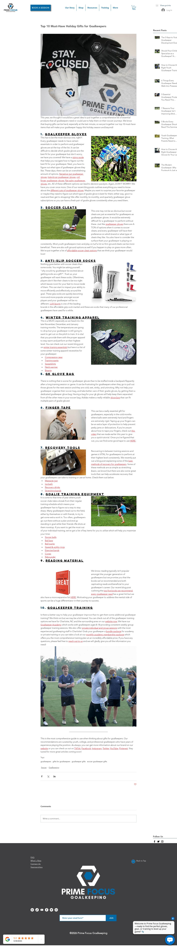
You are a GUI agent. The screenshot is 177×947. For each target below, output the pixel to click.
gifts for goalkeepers (61, 761)
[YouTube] (42, 910)
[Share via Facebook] (42, 776)
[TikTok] (37, 910)
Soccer (44, 767)
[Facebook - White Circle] (46, 910)
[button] (81, 8)
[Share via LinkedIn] (54, 776)
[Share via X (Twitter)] (48, 776)
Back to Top (141, 861)
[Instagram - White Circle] (56, 910)
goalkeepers (46, 761)
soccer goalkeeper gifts (97, 761)
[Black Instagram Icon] (162, 841)
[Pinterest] (32, 910)
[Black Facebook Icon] (154, 841)
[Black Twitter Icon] (158, 841)
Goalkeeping (54, 767)
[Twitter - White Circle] (51, 910)
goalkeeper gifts (79, 761)
